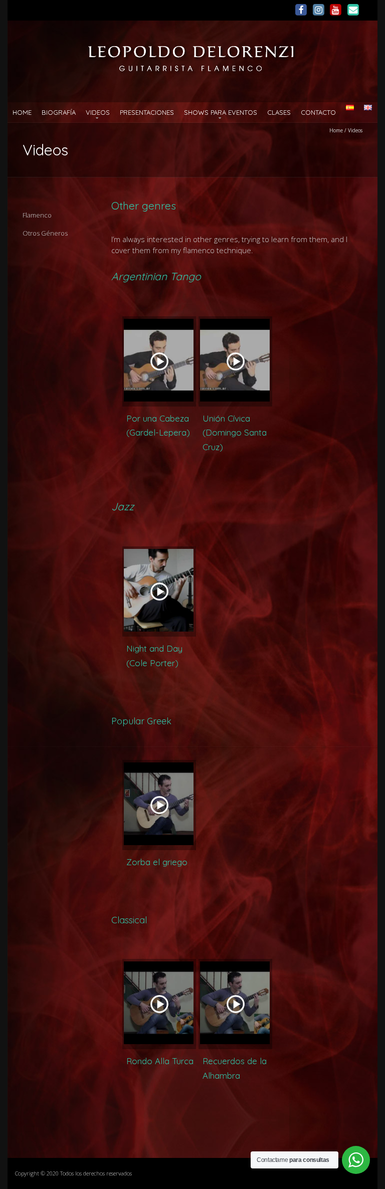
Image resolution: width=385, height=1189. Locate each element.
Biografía (59, 112)
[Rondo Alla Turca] (159, 1004)
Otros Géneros (45, 233)
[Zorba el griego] (159, 805)
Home (22, 112)
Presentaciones (147, 112)
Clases (279, 112)
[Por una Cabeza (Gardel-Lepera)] (159, 361)
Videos (98, 112)
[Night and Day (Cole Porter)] (159, 591)
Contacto (318, 112)
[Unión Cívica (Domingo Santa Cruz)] (235, 361)
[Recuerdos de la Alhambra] (235, 1004)
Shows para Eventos (220, 112)
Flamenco (37, 215)
